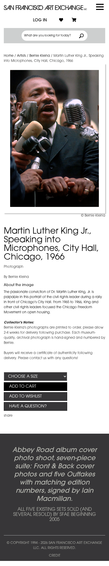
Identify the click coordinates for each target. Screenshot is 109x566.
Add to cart (22, 387)
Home (8, 56)
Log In (40, 20)
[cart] (74, 20)
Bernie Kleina (39, 56)
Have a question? (28, 406)
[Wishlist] (61, 20)
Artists (21, 56)
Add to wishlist (25, 396)
